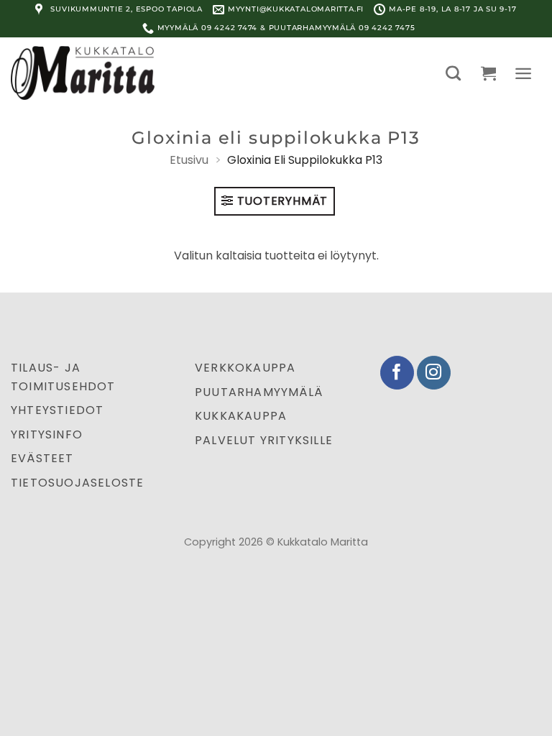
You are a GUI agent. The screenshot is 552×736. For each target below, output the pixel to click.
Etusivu (189, 160)
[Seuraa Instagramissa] (434, 373)
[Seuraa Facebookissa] (397, 373)
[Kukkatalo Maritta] (83, 72)
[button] (453, 73)
